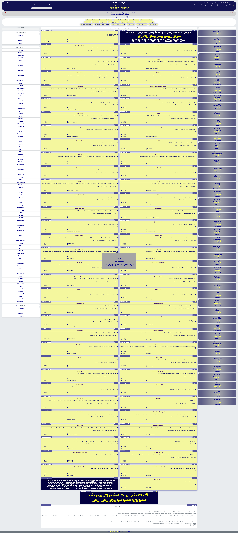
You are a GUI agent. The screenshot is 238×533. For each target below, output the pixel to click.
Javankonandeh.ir (20, 80)
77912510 (124, 107)
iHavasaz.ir (20, 278)
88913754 (45, 380)
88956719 (124, 94)
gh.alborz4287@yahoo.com (151, 190)
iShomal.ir (20, 90)
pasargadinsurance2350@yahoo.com (153, 217)
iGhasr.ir (21, 121)
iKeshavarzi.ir (20, 93)
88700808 (124, 283)
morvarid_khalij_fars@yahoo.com (153, 393)
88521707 (124, 243)
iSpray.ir (21, 197)
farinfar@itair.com (71, 54)
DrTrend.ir (20, 255)
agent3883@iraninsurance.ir (152, 244)
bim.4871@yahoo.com (151, 204)
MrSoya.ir (20, 139)
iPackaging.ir (21, 126)
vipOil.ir (20, 227)
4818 (45, 202)
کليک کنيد (194, 518)
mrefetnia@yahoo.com (151, 258)
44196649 (124, 446)
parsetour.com (70, 351)
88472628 (124, 339)
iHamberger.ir (20, 134)
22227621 (124, 148)
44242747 (45, 204)
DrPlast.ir (20, 144)
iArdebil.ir (20, 136)
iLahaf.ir (21, 205)
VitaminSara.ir (20, 273)
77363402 (124, 378)
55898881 (45, 163)
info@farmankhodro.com (72, 421)
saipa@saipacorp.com (150, 448)
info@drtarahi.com (71, 461)
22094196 (45, 326)
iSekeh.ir (21, 177)
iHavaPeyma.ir (20, 266)
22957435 (45, 68)
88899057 (124, 136)
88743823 (124, 122)
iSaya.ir (20, 146)
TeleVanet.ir (20, 40)
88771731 (45, 434)
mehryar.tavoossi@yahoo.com (73, 326)
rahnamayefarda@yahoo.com (73, 244)
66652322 (45, 190)
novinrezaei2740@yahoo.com (73, 95)
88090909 (124, 419)
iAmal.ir (20, 60)
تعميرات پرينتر (87, 22)
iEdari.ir (20, 194)
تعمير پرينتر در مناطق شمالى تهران (118, 24)
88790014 (45, 244)
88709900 (45, 53)
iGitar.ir (20, 268)
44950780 (45, 297)
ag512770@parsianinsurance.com (152, 68)
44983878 (124, 351)
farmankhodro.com (71, 419)
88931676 (124, 134)
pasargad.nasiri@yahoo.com (151, 136)
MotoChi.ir (20, 100)
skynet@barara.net (71, 68)
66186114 (124, 393)
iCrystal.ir (20, 111)
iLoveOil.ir (20, 57)
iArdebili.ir (20, 313)
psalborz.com (70, 283)
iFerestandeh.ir (20, 123)
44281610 (45, 311)
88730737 (45, 258)
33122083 (124, 176)
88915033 (45, 285)
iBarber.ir (20, 65)
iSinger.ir (21, 113)
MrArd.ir (21, 103)
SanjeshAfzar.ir (20, 308)
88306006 (124, 461)
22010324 (124, 202)
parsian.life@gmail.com (72, 448)
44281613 (45, 312)
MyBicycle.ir (20, 98)
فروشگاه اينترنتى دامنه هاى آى (86, 24)
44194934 (124, 448)
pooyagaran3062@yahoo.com (152, 366)
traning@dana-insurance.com (73, 136)
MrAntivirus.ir (20, 225)
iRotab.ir (21, 192)
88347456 (124, 460)
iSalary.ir (20, 271)
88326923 (45, 95)
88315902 (45, 107)
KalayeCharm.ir (20, 131)
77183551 (45, 446)
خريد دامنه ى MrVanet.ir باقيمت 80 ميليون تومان (144, 22)
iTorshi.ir (21, 62)
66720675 (45, 366)
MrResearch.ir (20, 220)
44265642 (45, 121)
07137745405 (46, 338)
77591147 (45, 407)
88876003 (45, 243)
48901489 (124, 229)
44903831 (45, 270)
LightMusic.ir (21, 55)
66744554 (45, 365)
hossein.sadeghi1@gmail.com (73, 122)
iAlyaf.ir (21, 245)
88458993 (124, 338)
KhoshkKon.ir (21, 73)
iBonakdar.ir (21, 212)
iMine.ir (20, 67)
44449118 (45, 39)
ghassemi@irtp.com (150, 176)
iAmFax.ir (21, 248)
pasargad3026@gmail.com (151, 339)
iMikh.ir (20, 258)
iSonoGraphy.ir (20, 293)
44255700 (45, 175)
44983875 (124, 353)
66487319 (124, 217)
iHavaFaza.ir (21, 52)
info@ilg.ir (149, 353)
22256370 (124, 149)
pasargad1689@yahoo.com (73, 393)
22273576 (45, 460)
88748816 (124, 121)
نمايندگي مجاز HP (131, 24)
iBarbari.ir (20, 35)
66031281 (124, 366)
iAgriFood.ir (20, 50)
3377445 (124, 407)
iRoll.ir (20, 116)
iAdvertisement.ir (21, 108)
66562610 (45, 148)
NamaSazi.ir (20, 238)
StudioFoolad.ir (20, 283)
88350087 (124, 421)
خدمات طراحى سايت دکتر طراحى (120, 19)
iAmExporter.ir (20, 253)
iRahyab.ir (20, 172)
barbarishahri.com (71, 39)
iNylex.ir (21, 281)
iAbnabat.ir (20, 288)
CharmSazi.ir (21, 169)
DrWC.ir (20, 78)
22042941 (124, 204)
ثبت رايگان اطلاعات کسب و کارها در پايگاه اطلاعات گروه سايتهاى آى (99, 19)
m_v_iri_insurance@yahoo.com (73, 434)
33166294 (124, 258)
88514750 (45, 256)
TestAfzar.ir (20, 311)
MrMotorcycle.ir (21, 88)
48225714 (124, 231)
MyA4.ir (20, 200)
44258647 (45, 122)
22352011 (45, 324)
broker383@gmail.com (151, 434)
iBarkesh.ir (20, 38)
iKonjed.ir (21, 276)
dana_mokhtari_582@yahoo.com (74, 231)
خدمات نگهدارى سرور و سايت (127, 22)
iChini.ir (20, 83)
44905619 (45, 271)
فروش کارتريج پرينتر (153, 24)
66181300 (124, 392)
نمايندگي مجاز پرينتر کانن (141, 24)
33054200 (124, 256)
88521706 (124, 244)
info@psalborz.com (71, 285)
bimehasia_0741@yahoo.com (73, 190)
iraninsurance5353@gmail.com (152, 421)
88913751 (45, 378)
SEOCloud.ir (20, 106)
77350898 (124, 190)
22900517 (124, 163)
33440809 (124, 175)
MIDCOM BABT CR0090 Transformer (102, 24)
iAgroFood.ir (21, 95)
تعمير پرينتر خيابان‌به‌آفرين (114, 22)
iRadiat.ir (21, 217)
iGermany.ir (20, 296)
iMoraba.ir (20, 299)
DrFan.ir (20, 141)
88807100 (45, 283)
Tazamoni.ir (20, 233)
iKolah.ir (21, 243)
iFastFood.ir (20, 118)
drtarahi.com (70, 460)
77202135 (45, 448)
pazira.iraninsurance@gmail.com (73, 109)
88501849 (45, 80)
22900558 (124, 161)
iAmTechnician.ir (20, 301)
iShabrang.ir (21, 154)
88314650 (45, 94)
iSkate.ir (20, 149)
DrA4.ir (20, 286)
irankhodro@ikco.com (151, 231)
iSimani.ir (21, 85)
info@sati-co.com (71, 258)
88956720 (124, 95)
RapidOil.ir (20, 291)
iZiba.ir (20, 202)
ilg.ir (148, 351)
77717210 (45, 216)
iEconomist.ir (21, 75)
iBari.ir (20, 43)
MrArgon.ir (20, 215)
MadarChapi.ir (20, 230)
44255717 (45, 176)
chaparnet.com (70, 270)
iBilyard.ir (20, 161)
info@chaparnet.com (71, 271)
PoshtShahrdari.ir (20, 240)
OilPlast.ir (20, 260)
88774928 (124, 54)
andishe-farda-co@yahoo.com (152, 95)
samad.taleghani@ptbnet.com (152, 54)
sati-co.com (70, 256)
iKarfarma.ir (21, 189)
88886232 (124, 80)
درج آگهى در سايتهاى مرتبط (146, 19)
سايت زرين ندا (103, 22)
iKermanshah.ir (20, 207)
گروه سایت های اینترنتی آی (114, 531)
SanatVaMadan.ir (21, 182)
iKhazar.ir (20, 70)
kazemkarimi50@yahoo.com (73, 149)
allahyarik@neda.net (71, 366)
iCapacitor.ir (21, 210)
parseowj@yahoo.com (72, 353)
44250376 (45, 229)
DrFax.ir (20, 151)
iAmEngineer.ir (20, 156)
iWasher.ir (20, 187)
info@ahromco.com (150, 149)
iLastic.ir (21, 167)
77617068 (124, 433)
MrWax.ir (20, 250)
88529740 (124, 270)
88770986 (45, 136)
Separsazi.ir (20, 184)
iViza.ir (20, 235)
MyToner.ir (20, 159)
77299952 (45, 217)
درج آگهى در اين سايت (134, 19)
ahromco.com (149, 148)
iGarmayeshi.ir (20, 263)
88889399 (45, 433)
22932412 (124, 297)
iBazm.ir (20, 179)
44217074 (45, 231)
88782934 (124, 53)
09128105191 (46, 41)
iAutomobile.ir (20, 164)
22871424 (124, 68)
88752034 (124, 271)
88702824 (45, 54)
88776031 (45, 392)
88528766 (45, 461)
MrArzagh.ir (21, 222)
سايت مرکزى (95, 22)
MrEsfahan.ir (21, 174)
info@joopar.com (71, 312)
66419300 (124, 216)
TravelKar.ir (20, 316)
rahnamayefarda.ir (71, 243)
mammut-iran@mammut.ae (151, 461)
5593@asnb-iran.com (72, 380)
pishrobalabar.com (71, 338)
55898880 (45, 161)
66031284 (124, 365)
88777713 (45, 134)
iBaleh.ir (21, 128)
